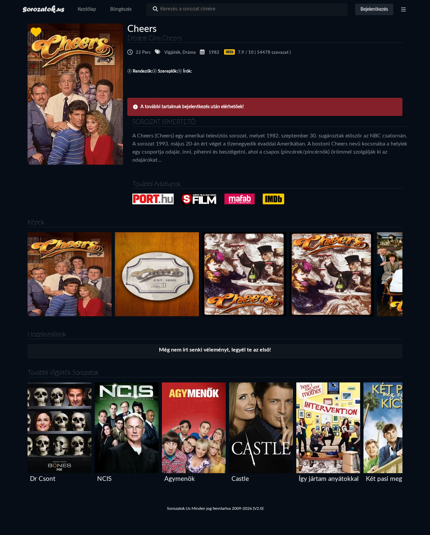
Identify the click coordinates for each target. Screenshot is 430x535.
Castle (240, 479)
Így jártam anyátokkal (329, 479)
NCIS (104, 479)
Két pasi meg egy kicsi (397, 479)
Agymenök (179, 479)
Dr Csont (42, 479)
